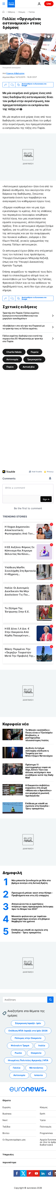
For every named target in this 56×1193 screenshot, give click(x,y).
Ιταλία (41, 1045)
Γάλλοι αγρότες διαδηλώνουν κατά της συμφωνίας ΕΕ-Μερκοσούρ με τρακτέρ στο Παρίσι (22, 338)
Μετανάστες (36, 1067)
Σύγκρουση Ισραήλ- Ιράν (28, 1023)
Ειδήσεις (11, 12)
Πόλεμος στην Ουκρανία (28, 1038)
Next (4, 1120)
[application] (28, 49)
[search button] (50, 1000)
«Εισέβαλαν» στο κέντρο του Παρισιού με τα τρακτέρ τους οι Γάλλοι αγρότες (23, 327)
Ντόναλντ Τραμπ (20, 1045)
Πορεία (34, 351)
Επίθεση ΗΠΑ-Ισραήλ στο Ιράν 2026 (28, 1030)
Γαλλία (32, 12)
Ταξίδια (6, 1126)
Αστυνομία (12, 359)
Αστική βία (29, 366)
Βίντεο (5, 1133)
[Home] (3, 12)
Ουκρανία (36, 1053)
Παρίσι (10, 366)
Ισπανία (38, 1075)
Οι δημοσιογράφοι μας (14, 1139)
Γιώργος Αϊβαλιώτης (15, 73)
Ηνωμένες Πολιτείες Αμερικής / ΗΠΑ (28, 1060)
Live (49, 3)
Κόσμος (22, 12)
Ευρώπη (6, 1107)
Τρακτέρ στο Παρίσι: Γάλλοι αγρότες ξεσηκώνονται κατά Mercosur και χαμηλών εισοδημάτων (20, 316)
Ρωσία (18, 1053)
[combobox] (28, 1000)
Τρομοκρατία (34, 359)
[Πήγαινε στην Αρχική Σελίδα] (11, 3)
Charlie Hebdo (14, 351)
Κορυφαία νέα (15, 724)
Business (6, 1113)
